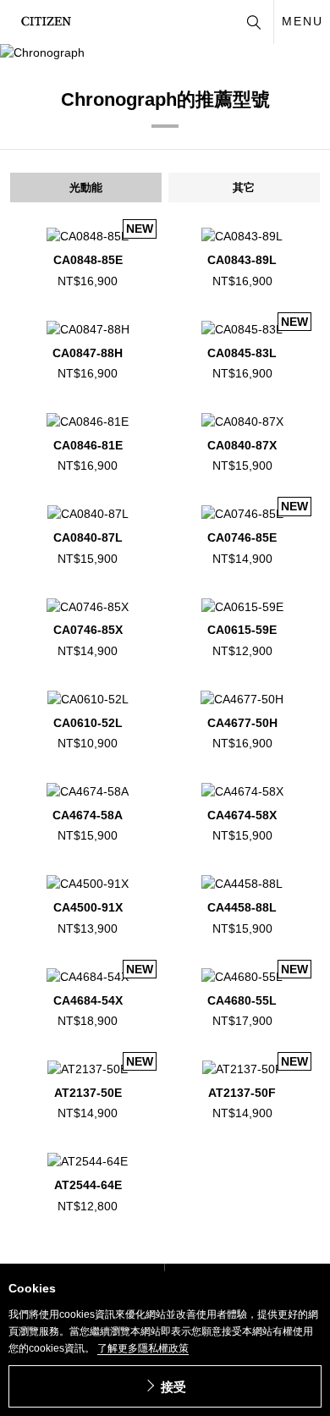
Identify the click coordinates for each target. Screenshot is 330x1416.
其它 (244, 187)
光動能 (85, 187)
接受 (173, 1387)
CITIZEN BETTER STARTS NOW (46, 21)
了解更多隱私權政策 (143, 1348)
